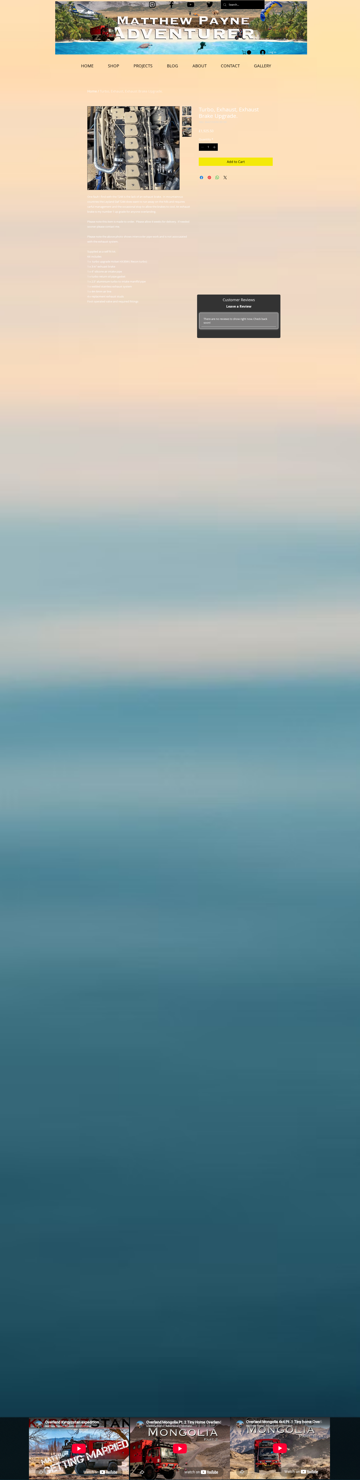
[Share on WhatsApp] (217, 177)
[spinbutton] (208, 147)
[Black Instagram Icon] (152, 4)
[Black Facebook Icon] (171, 4)
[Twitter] (209, 4)
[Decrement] (202, 147)
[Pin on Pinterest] (209, 177)
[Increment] (214, 147)
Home (92, 91)
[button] (247, 52)
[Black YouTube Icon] (190, 4)
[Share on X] (225, 177)
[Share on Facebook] (201, 177)
